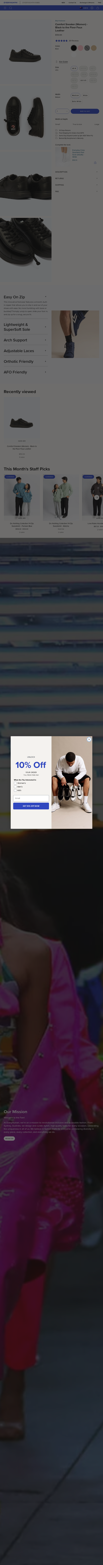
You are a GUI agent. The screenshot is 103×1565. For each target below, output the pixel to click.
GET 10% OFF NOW (31, 806)
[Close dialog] (89, 739)
